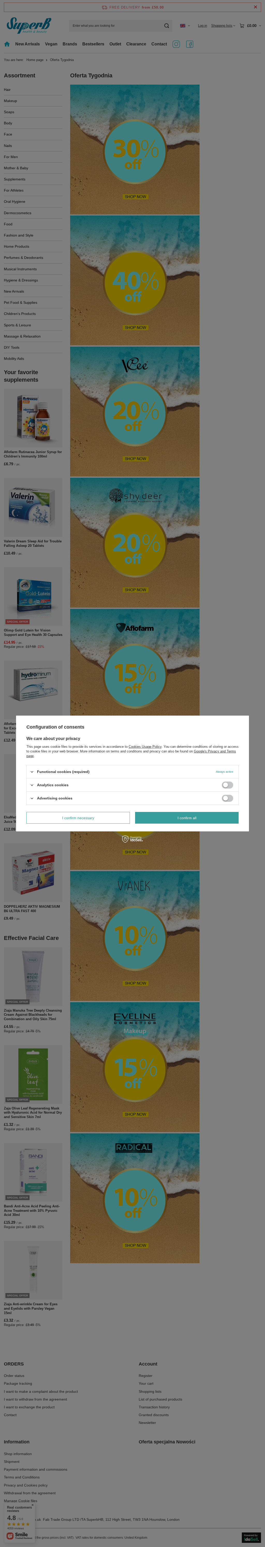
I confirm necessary (78, 818)
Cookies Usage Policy (145, 747)
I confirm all (187, 818)
